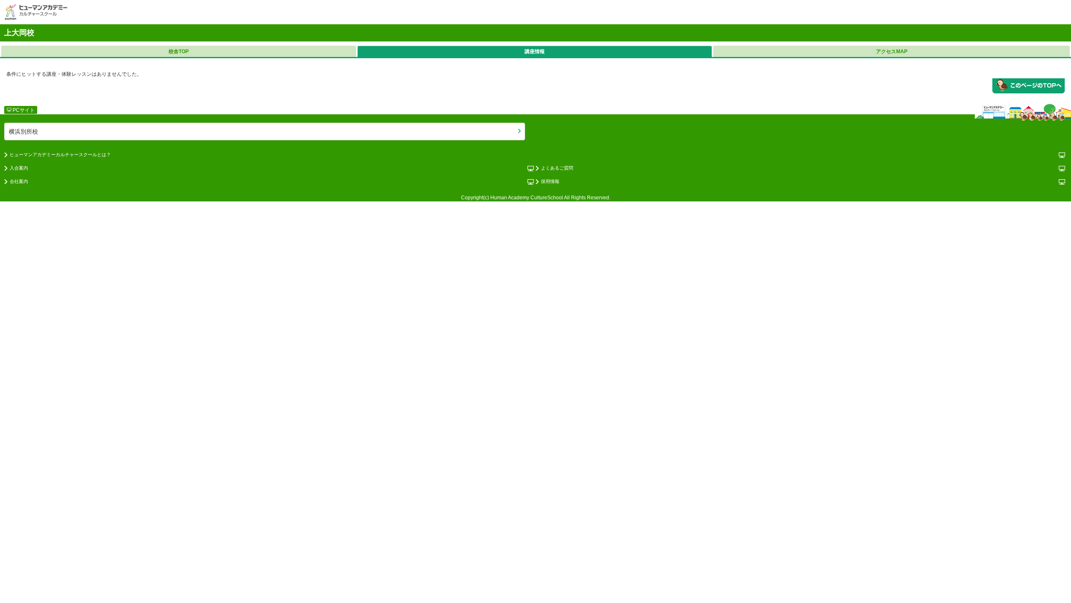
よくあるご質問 (557, 167)
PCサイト (23, 110)
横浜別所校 (23, 131)
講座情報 (535, 51)
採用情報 (550, 181)
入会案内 (19, 167)
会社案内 (19, 181)
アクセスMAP (891, 51)
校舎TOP (179, 51)
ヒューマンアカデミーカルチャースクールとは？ (60, 154)
